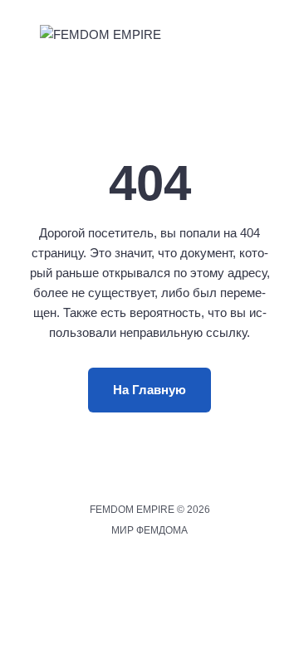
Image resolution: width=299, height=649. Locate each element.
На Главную (149, 390)
